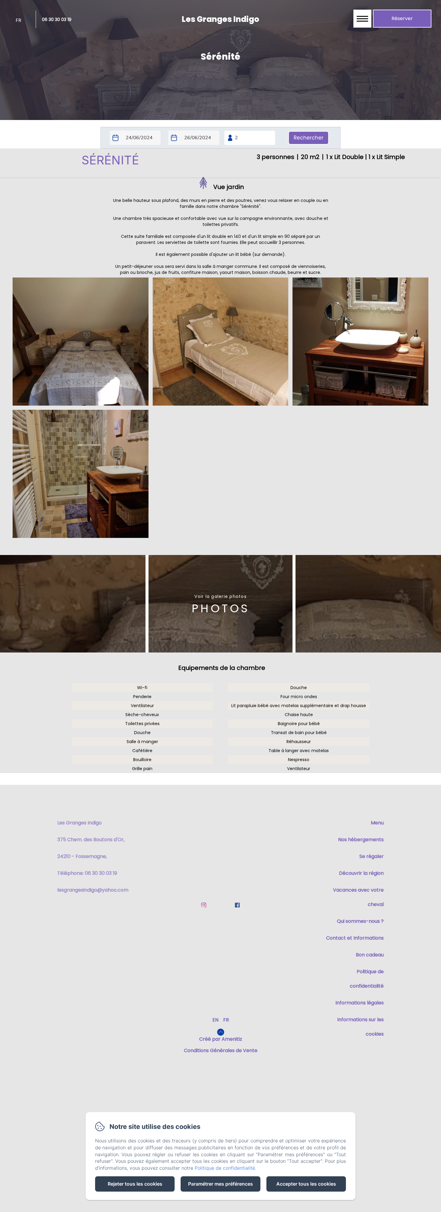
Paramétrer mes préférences (220, 1184)
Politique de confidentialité (367, 978)
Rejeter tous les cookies (135, 1184)
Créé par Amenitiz (220, 1039)
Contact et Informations (355, 937)
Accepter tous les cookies (306, 1184)
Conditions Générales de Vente (220, 1050)
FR (226, 1019)
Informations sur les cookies (360, 1026)
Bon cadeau (370, 954)
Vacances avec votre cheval (358, 897)
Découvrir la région (361, 873)
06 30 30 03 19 (56, 19)
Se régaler (371, 856)
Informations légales (359, 1002)
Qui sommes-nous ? (360, 921)
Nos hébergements (361, 839)
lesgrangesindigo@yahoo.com (92, 889)
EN (215, 1019)
